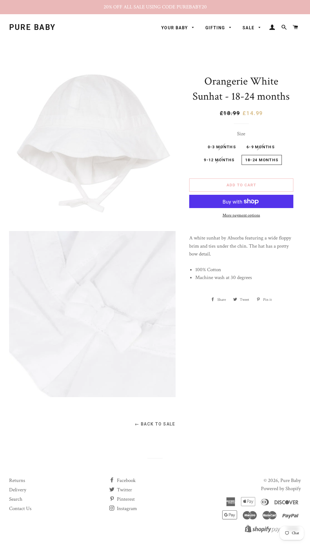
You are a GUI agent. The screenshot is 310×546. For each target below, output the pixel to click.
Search (15, 499)
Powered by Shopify (281, 488)
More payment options (241, 215)
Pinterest (125, 499)
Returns (17, 480)
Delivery (17, 490)
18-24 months (262, 160)
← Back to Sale (155, 424)
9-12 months (219, 160)
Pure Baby (32, 27)
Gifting (215, 27)
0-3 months (222, 147)
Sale (249, 27)
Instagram (126, 508)
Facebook (126, 480)
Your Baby (175, 27)
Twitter (124, 490)
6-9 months (260, 147)
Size (241, 133)
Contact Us (20, 508)
